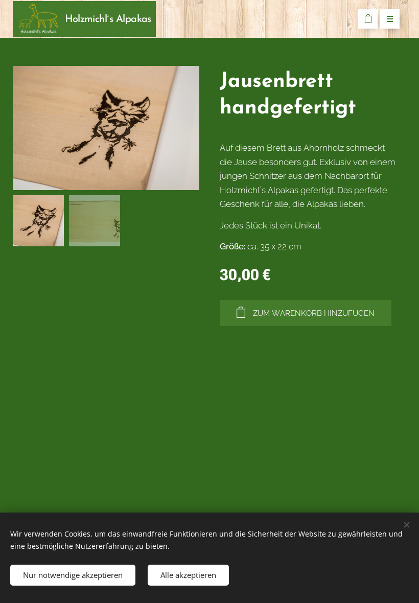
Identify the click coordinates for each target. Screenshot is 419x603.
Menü (390, 19)
